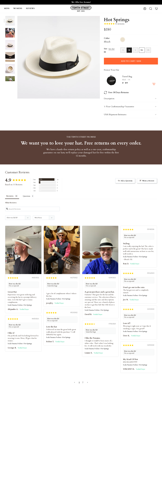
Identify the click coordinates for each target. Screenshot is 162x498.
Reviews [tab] (10, 196)
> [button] (87, 382)
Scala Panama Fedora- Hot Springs (20, 305)
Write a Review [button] (148, 181)
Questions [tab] (26, 196)
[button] (6, 9)
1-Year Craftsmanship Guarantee (119, 106)
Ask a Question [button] (126, 181)
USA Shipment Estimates (115, 114)
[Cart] (156, 8)
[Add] (154, 84)
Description (109, 98)
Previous (17, 57)
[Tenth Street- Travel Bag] (111, 80)
